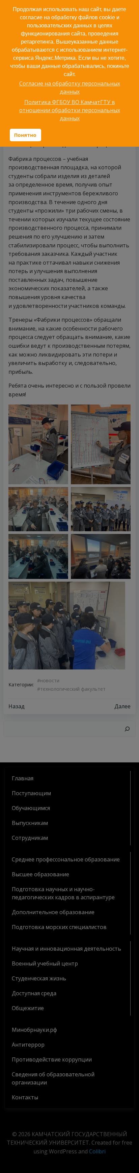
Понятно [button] (25, 135)
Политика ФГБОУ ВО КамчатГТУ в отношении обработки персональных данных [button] (69, 110)
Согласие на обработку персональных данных (69, 87)
